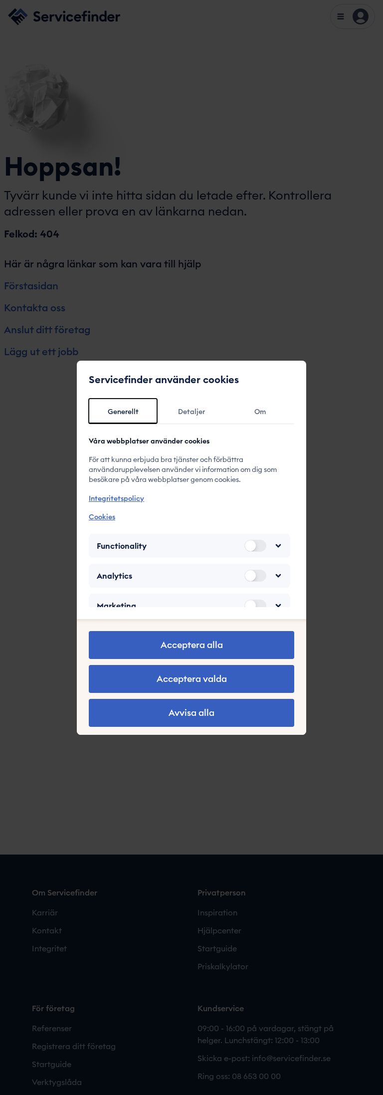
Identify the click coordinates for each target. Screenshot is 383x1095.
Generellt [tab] (123, 411)
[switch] (255, 546)
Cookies (102, 516)
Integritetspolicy (116, 498)
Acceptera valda (192, 678)
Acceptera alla (192, 645)
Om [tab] (260, 411)
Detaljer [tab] (191, 411)
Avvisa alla (191, 712)
